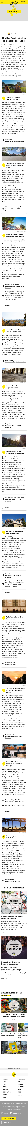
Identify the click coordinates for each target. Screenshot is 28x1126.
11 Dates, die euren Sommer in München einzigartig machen (8, 1034)
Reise (19, 1092)
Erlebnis (5, 1094)
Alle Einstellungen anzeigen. (14, 1115)
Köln (19, 1089)
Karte (4, 1097)
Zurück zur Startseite (14, 1068)
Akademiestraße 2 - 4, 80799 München (13, 500)
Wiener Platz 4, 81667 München (14, 802)
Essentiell (6, 1113)
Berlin (20, 1082)
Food (4, 1084)
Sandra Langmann (16, 33)
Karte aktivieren (14, 12)
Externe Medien (17, 1113)
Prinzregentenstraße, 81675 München (13, 737)
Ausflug (5, 1087)
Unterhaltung (7, 1092)
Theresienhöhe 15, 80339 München (12, 210)
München (21, 1087)
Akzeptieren (7, 1122)
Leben (4, 1082)
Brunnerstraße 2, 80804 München (15, 362)
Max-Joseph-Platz (10, 664)
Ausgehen (5, 1089)
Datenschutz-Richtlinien (15, 1109)
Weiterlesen (4, 933)
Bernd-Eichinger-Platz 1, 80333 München (14, 287)
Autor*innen (21, 1095)
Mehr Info (7, 305)
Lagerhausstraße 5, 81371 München (13, 576)
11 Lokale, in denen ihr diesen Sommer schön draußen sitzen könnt (14, 1016)
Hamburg (21, 1084)
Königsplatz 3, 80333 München (14, 141)
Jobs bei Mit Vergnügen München (21, 1099)
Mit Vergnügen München (14, 3)
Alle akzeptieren (9, 1118)
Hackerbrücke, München (12, 881)
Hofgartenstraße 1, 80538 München (13, 427)
